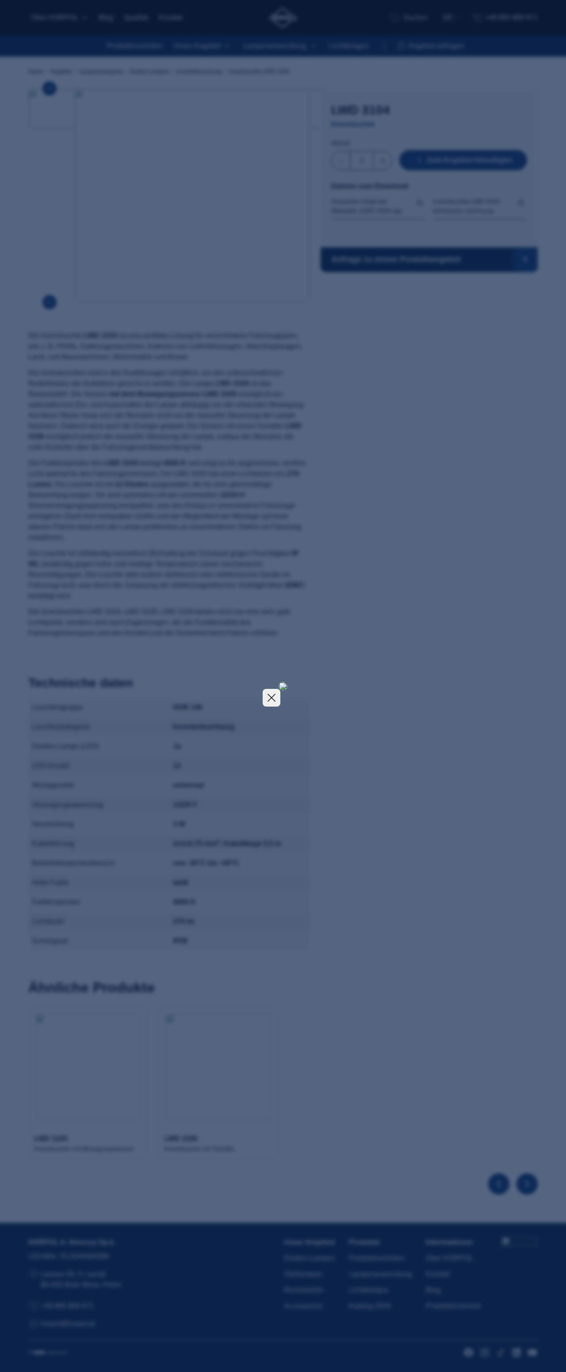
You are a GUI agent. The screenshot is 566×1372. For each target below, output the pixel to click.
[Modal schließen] (271, 698)
